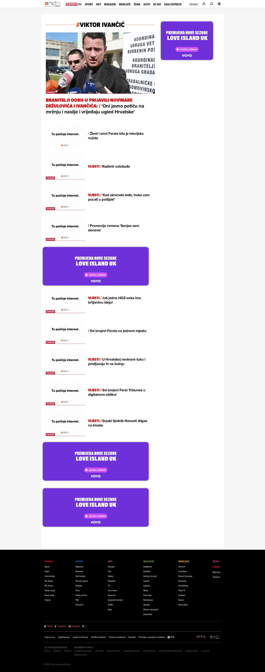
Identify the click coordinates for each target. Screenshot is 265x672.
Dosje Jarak (49, 595)
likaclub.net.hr (80, 654)
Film (109, 571)
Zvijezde (111, 566)
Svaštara (181, 595)
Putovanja (147, 595)
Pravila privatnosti (117, 637)
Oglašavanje (64, 637)
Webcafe (125, 4)
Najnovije (216, 572)
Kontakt (132, 637)
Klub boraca (80, 576)
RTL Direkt (49, 585)
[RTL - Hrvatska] (201, 637)
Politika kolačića (98, 637)
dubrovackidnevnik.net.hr (171, 650)
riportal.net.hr (149, 650)
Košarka (79, 585)
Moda (145, 590)
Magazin (110, 4)
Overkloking (183, 585)
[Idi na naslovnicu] (54, 7)
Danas (48, 561)
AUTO (146, 4)
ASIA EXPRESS (173, 4)
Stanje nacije (50, 590)
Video (216, 567)
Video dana (183, 604)
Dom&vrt (146, 571)
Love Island (112, 590)
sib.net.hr (99, 650)
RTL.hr (48, 650)
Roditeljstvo (148, 599)
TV (109, 585)
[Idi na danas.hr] (74, 4)
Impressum (50, 637)
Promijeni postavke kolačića (152, 637)
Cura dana (182, 571)
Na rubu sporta (82, 580)
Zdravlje (146, 604)
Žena (137, 4)
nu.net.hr (205, 650)
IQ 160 (157, 4)
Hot (98, 4)
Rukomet (79, 571)
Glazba (110, 576)
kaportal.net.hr (113, 650)
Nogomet (79, 566)
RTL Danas (49, 580)
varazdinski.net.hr (131, 650)
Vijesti (47, 566)
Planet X (181, 590)
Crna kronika (50, 576)
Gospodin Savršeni (115, 599)
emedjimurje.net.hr (83, 650)
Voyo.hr (67, 650)
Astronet (181, 566)
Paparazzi (111, 580)
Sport (89, 4)
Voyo (110, 609)
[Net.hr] (215, 637)
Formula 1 (79, 604)
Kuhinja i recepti (150, 576)
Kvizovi (181, 599)
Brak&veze (147, 566)
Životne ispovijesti (150, 609)
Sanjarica (216, 576)
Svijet (47, 571)
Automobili (147, 614)
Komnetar (182, 580)
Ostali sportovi (81, 595)
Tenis (78, 590)
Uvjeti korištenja (80, 637)
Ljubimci (146, 585)
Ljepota (146, 580)
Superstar (112, 595)
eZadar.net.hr (192, 650)
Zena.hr (57, 650)
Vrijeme (48, 599)
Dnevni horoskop (185, 576)
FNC (77, 599)
